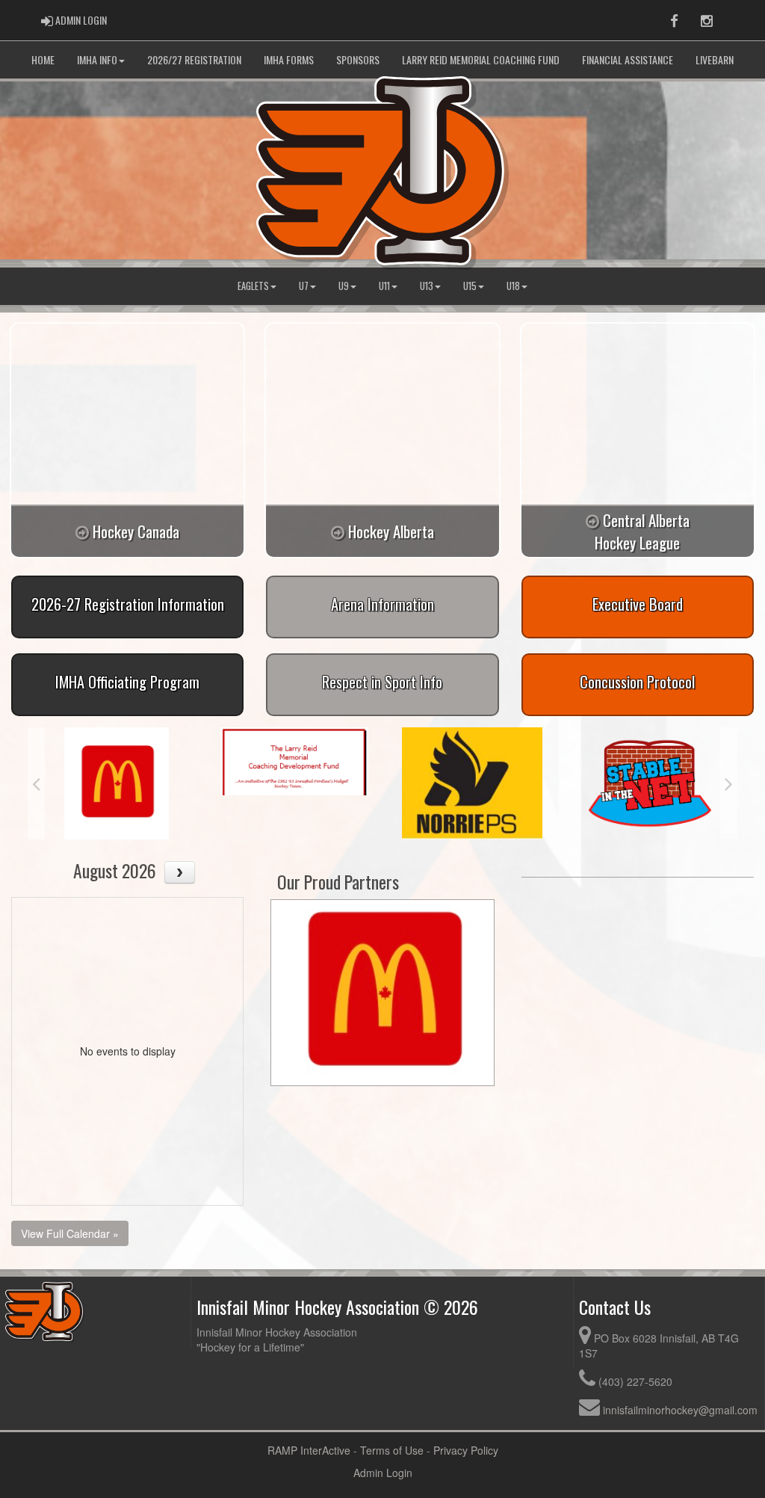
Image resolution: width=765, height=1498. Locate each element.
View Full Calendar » (70, 1233)
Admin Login (382, 1472)
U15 (470, 286)
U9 (343, 286)
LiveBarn (715, 59)
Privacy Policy (465, 1450)
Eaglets (253, 286)
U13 (426, 286)
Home (43, 59)
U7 (304, 286)
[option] (116, 783)
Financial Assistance (627, 59)
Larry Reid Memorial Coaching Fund (481, 59)
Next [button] (728, 783)
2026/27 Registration (194, 59)
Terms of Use (392, 1450)
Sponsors (358, 59)
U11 (384, 286)
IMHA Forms (289, 59)
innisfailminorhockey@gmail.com (680, 1409)
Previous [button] (36, 783)
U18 (513, 286)
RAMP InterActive (308, 1450)
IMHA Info (97, 59)
